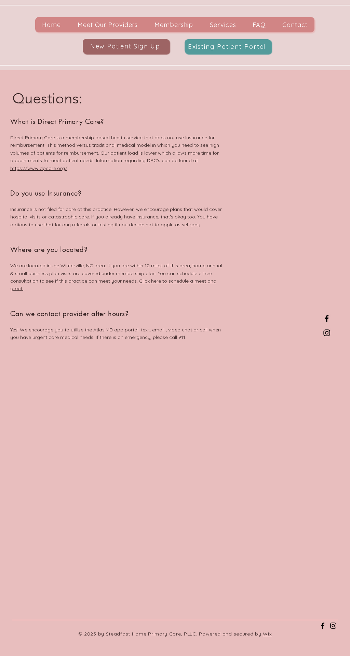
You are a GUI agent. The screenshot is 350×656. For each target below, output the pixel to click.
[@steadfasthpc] (333, 626)
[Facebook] (326, 318)
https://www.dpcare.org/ (38, 168)
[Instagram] (326, 332)
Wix (267, 634)
